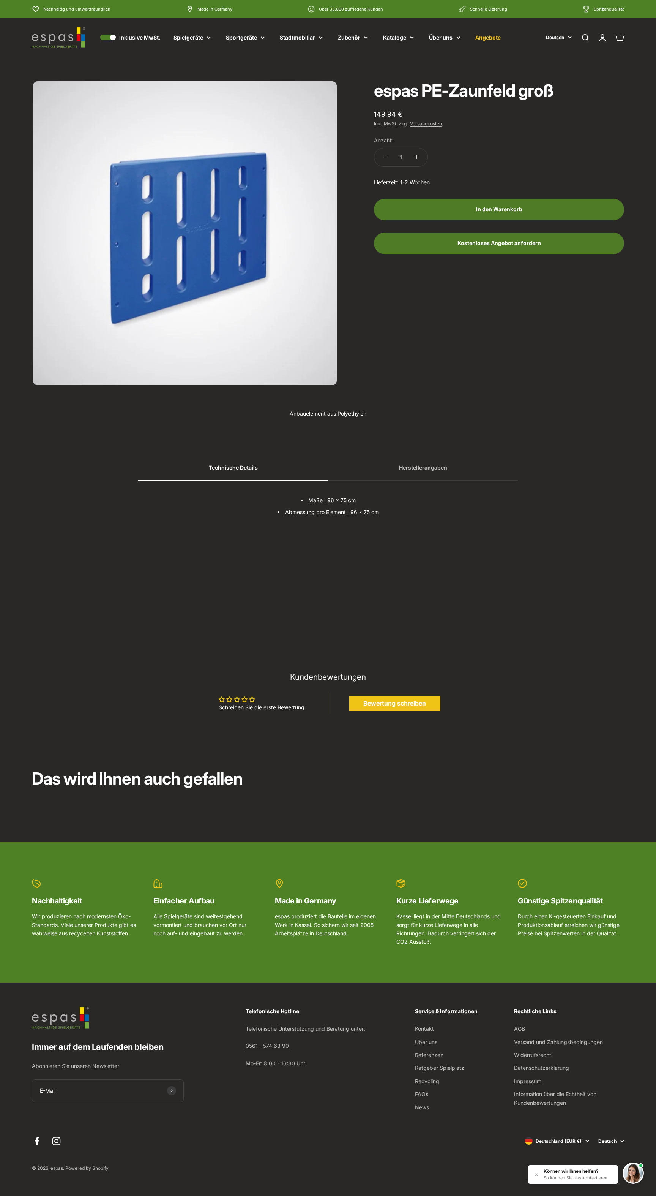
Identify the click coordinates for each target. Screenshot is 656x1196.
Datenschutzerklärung (541, 1068)
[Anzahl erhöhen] (416, 157)
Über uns (441, 37)
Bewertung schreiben (394, 703)
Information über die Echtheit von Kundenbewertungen (555, 1098)
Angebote (488, 37)
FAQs (421, 1094)
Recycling (427, 1081)
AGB (519, 1028)
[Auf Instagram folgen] (56, 1141)
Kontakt (424, 1028)
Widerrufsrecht (532, 1055)
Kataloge (394, 37)
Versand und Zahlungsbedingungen (558, 1042)
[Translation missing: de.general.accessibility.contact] (633, 1173)
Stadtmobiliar (297, 37)
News (422, 1107)
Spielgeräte (188, 37)
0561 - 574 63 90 (267, 1046)
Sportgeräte (241, 37)
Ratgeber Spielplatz (439, 1068)
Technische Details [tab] (233, 467)
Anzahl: (383, 140)
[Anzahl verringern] (385, 157)
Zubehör (349, 37)
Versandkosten (426, 123)
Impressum (527, 1081)
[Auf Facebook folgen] (37, 1141)
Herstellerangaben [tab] (423, 467)
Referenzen (429, 1055)
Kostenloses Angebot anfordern (499, 242)
